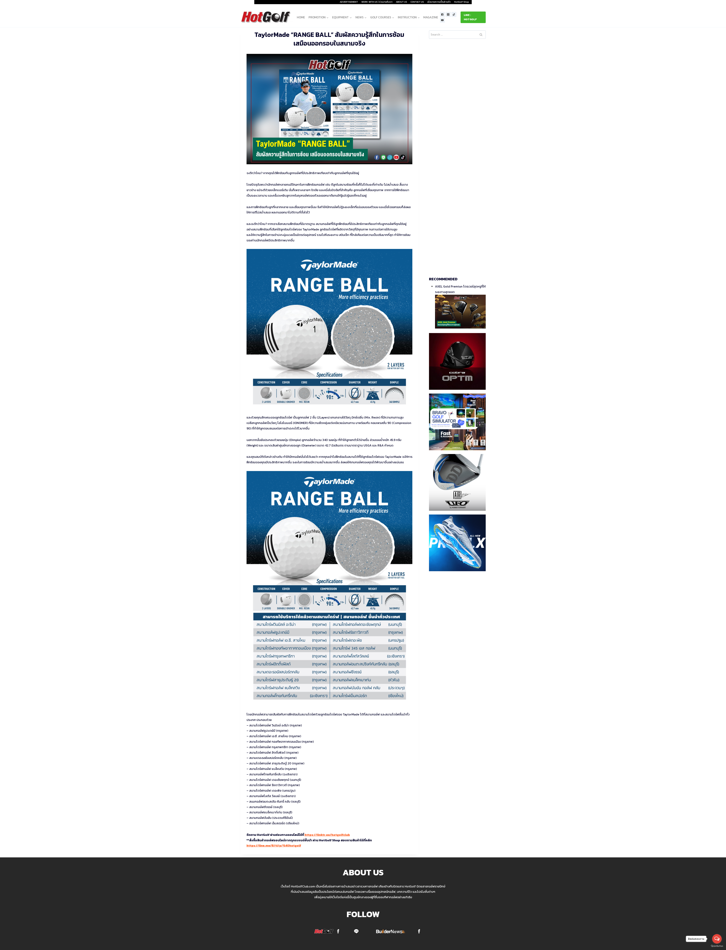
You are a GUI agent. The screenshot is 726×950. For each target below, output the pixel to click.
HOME (301, 17)
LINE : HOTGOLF (470, 17)
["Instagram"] (448, 14)
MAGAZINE (430, 17)
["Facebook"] (442, 14)
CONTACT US (417, 2)
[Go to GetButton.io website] (717, 946)
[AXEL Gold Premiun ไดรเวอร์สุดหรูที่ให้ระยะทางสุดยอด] (460, 312)
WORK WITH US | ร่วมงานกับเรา (376, 2)
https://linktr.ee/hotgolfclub (327, 834)
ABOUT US (401, 2)
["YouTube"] (442, 20)
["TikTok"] (454, 14)
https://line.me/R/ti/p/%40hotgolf (274, 845)
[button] (327, 17)
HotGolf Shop (461, 2)
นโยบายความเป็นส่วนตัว (439, 2)
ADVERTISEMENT (349, 2)
